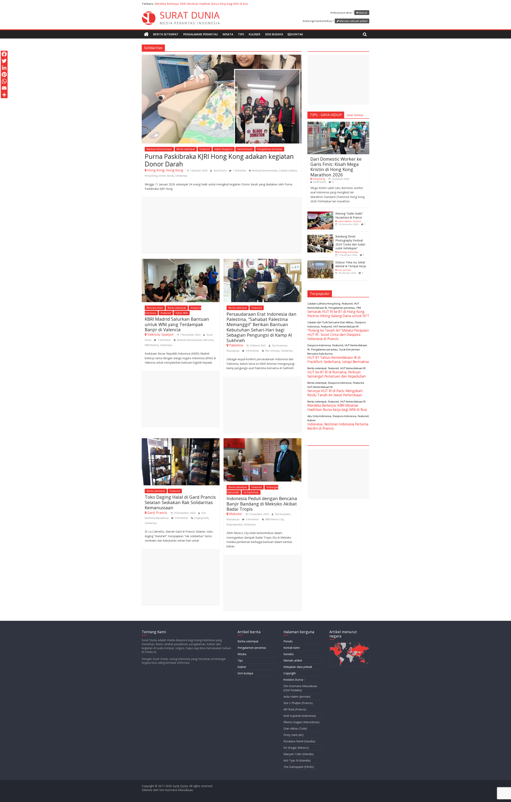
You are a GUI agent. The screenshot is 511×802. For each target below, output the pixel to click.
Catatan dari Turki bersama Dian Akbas (330, 322)
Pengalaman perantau (200, 34)
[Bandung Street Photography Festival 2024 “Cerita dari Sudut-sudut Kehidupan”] (320, 236)
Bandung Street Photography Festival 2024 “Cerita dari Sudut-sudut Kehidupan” (350, 242)
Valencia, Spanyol (160, 334)
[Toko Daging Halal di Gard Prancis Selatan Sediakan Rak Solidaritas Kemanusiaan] (181, 440)
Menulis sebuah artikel (353, 21)
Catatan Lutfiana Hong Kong (323, 303)
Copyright (289, 673)
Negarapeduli (234, 524)
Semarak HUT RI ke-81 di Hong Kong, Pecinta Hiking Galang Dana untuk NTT (338, 313)
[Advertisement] (221, 225)
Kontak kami (291, 648)
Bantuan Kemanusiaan (159, 149)
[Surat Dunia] (146, 34)
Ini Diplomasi (251, 492)
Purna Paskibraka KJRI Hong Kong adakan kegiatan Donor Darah (219, 160)
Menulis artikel (292, 660)
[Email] (4, 88)
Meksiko (235, 514)
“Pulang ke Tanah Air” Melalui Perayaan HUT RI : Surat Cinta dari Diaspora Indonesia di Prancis (215, 4)
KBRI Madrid (151, 345)
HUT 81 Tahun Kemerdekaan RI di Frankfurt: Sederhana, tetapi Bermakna (338, 359)
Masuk (363, 12)
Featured (205, 149)
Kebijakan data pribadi (297, 667)
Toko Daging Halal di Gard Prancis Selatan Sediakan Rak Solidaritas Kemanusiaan (180, 502)
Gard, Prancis (157, 512)
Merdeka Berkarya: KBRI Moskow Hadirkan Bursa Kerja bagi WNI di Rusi (337, 407)
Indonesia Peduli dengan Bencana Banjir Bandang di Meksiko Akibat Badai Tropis (262, 503)
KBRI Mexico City (274, 519)
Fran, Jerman (344, 269)
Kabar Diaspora (224, 149)
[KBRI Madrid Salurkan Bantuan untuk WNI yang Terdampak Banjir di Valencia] (181, 261)
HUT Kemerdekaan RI (345, 326)
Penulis (288, 641)
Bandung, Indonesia (347, 251)
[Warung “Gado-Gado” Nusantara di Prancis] (320, 214)
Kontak (297, 34)
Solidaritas (181, 175)
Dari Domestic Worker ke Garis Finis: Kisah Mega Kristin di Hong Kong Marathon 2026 (335, 167)
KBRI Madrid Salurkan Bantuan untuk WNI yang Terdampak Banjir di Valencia (177, 324)
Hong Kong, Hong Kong (165, 170)
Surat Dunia (220, 170)
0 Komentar (252, 350)
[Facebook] (4, 54)
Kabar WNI (182, 313)
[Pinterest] (4, 74)
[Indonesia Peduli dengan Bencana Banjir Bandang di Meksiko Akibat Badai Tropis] (262, 440)
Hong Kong (318, 179)
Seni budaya (274, 34)
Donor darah (166, 175)
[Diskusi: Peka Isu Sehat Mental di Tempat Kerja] (320, 262)
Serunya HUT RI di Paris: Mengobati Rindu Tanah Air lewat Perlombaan (334, 392)
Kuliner (254, 34)
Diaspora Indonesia (319, 345)
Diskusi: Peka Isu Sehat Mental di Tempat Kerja (350, 264)
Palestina (236, 345)
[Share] (4, 94)
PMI (359, 308)
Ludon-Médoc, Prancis (349, 221)
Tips (241, 34)
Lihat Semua (355, 115)
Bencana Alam (155, 308)
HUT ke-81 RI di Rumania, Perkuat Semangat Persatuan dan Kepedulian (336, 374)
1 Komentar (239, 170)
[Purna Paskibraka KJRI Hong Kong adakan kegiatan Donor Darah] (221, 57)
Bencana (208, 340)
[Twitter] (4, 60)
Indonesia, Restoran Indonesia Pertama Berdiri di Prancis (337, 426)
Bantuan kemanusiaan (264, 170)
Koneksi (288, 654)
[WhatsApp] (4, 81)
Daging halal (201, 518)
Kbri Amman (272, 350)
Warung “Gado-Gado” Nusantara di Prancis (349, 215)
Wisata (228, 34)
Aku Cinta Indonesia (319, 416)
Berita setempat (165, 34)
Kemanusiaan (245, 149)
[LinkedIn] (4, 67)
